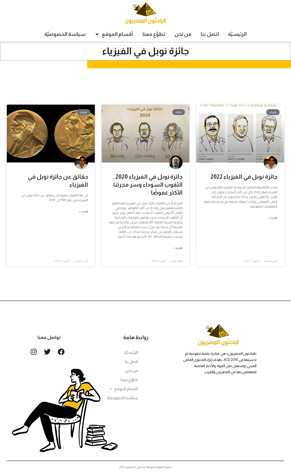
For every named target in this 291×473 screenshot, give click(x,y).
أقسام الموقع (117, 34)
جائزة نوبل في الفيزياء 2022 (244, 176)
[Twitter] (47, 352)
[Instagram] (33, 352)
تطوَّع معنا (154, 34)
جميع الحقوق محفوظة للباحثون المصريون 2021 (145, 467)
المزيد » (272, 217)
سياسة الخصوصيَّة (64, 34)
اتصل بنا (210, 34)
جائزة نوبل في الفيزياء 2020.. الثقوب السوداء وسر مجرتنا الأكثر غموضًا (147, 184)
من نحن (183, 34)
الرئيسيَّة (237, 34)
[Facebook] (61, 352)
